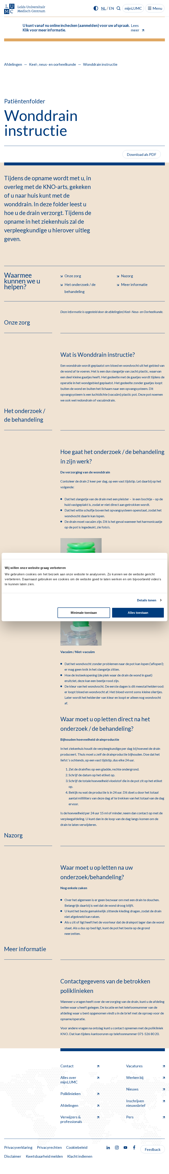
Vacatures (134, 1066)
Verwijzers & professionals (71, 1119)
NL (103, 8)
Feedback (153, 1149)
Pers (130, 1117)
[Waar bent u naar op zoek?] (118, 8)
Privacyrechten (49, 1147)
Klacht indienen (79, 1156)
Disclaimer (12, 1156)
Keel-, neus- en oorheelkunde (52, 64)
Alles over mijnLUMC (68, 1079)
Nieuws (132, 1089)
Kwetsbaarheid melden (44, 1156)
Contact (67, 1066)
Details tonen (146, 600)
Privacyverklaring (18, 1147)
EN (111, 8)
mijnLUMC (133, 8)
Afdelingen (13, 64)
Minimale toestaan (84, 612)
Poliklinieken (70, 1093)
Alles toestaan (138, 612)
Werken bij (134, 1077)
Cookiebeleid (76, 1147)
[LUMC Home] (24, 9)
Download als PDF (141, 154)
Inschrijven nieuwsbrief (136, 1103)
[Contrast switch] (96, 8)
